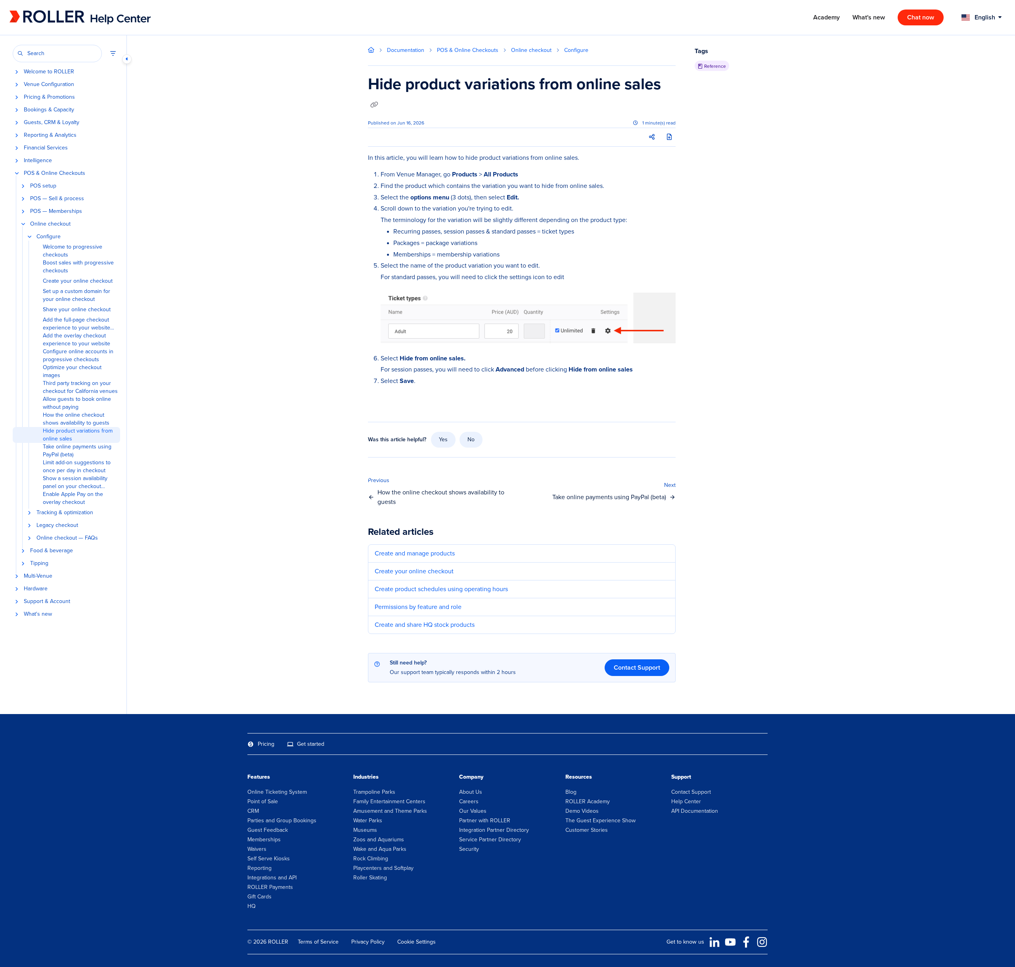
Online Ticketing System (277, 792)
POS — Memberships (56, 211)
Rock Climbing (370, 858)
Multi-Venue (38, 576)
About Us (470, 792)
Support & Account (47, 601)
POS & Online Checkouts (54, 173)
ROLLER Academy (587, 801)
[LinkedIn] (714, 942)
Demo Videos (582, 811)
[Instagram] (762, 942)
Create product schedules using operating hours (441, 589)
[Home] (63, 17)
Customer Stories (586, 830)
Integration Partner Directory (494, 830)
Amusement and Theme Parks (390, 811)
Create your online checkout (78, 281)
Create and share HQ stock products (425, 624)
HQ (251, 906)
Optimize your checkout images (72, 371)
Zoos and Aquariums (378, 839)
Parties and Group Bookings (281, 820)
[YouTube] (730, 942)
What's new (38, 614)
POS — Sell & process (57, 199)
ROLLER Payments (270, 887)
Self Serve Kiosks (268, 858)
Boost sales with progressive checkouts (78, 267)
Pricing (266, 744)
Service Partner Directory (490, 839)
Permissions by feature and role (418, 606)
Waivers (256, 849)
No (471, 439)
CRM (253, 811)
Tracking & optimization (64, 513)
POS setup (43, 186)
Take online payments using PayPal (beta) (77, 451)
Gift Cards (259, 896)
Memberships (264, 839)
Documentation (405, 50)
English (984, 17)
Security (469, 849)
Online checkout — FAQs (67, 538)
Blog (570, 792)
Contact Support (637, 667)
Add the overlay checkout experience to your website (76, 340)
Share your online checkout (77, 310)
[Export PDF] (669, 137)
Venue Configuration (49, 84)
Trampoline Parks (374, 792)
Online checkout (50, 224)
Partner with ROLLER (484, 820)
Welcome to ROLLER (49, 72)
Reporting (259, 868)
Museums (365, 830)
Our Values (472, 811)
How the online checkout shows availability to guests (76, 419)
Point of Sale (262, 801)
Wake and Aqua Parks (379, 849)
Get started (310, 744)
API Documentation (694, 811)
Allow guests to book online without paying (77, 403)
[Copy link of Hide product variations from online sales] (374, 105)
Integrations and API (272, 877)
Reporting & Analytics (50, 135)
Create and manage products (415, 553)
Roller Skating (370, 877)
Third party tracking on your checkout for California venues (80, 387)
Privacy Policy (368, 942)
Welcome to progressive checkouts (72, 251)
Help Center (686, 801)
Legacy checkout (57, 525)
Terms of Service (318, 942)
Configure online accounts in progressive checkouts (78, 356)
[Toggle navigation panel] (127, 59)
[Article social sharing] (651, 137)
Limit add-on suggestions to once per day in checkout (77, 467)
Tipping (39, 563)
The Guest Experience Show (600, 820)
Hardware (36, 589)
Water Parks (367, 820)
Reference (715, 66)
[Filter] (113, 53)
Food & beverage (51, 551)
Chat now (920, 17)
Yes (443, 439)
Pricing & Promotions (49, 97)
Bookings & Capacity (49, 110)
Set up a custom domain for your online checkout (76, 295)
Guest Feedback (267, 830)
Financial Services (46, 148)
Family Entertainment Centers (389, 801)
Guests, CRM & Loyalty (51, 122)
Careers (469, 801)
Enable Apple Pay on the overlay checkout (73, 498)
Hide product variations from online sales (78, 435)
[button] (57, 53)
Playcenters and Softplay (383, 868)
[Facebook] (746, 942)
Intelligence (38, 161)
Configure (48, 237)
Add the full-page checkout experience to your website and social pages (76, 324)
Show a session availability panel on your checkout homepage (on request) (75, 482)
